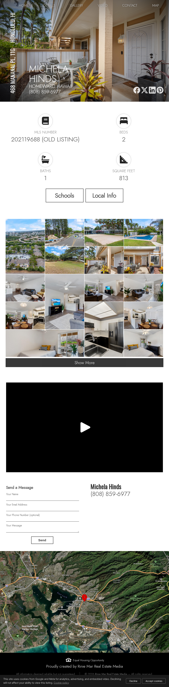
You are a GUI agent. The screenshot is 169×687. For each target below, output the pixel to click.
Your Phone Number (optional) (23, 515)
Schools (64, 195)
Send (42, 540)
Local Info (104, 195)
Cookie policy (61, 682)
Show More (85, 362)
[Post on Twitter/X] (144, 90)
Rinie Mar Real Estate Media (111, 674)
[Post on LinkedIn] (152, 90)
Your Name (12, 494)
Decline (133, 681)
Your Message (14, 525)
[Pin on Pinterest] (160, 90)
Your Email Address (16, 505)
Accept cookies (154, 681)
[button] (84, 602)
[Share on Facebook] (137, 90)
